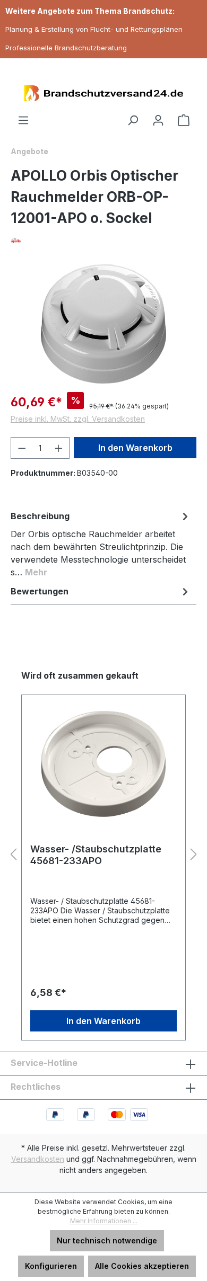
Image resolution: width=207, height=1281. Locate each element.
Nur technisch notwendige (107, 1240)
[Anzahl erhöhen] (59, 448)
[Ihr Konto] (158, 120)
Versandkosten (37, 1158)
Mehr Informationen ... (103, 1221)
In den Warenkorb (135, 447)
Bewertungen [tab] (39, 591)
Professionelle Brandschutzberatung (66, 47)
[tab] (101, 543)
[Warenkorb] (183, 120)
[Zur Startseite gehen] (103, 93)
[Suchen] (132, 120)
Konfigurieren (51, 1265)
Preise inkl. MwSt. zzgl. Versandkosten (78, 418)
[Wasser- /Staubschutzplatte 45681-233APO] (103, 764)
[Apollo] (103, 240)
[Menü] (23, 120)
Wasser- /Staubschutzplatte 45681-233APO (95, 854)
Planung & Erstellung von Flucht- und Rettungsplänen (94, 29)
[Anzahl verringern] (22, 448)
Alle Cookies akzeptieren (142, 1265)
